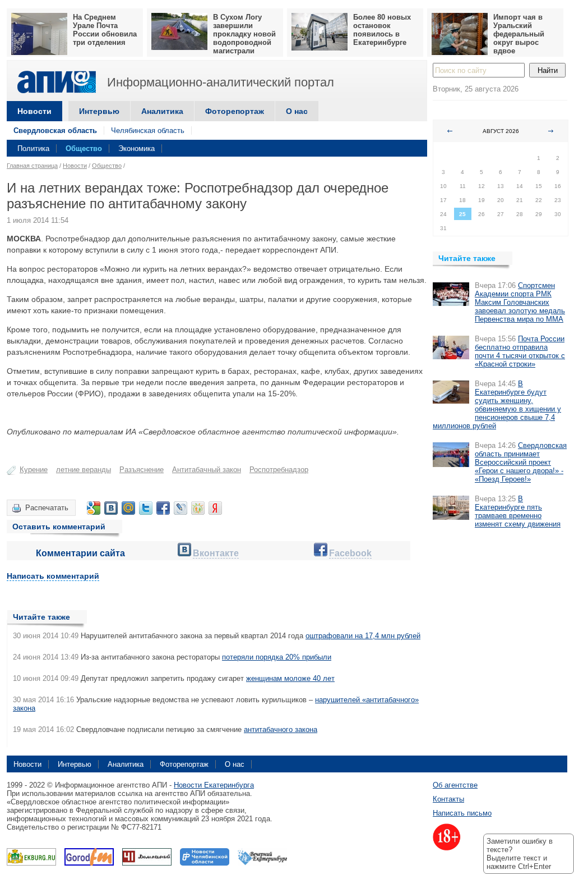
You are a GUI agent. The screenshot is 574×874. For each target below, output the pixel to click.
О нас (297, 111)
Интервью (99, 111)
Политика (33, 148)
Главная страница (32, 165)
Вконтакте (216, 553)
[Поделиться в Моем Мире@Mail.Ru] (128, 508)
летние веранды (83, 469)
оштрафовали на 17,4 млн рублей (362, 636)
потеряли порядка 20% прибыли (276, 657)
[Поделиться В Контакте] (111, 508)
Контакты (448, 799)
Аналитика (162, 111)
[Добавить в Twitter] (145, 508)
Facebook (350, 553)
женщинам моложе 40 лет (290, 678)
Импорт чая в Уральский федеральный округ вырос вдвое (518, 34)
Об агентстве (455, 785)
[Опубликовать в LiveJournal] (180, 508)
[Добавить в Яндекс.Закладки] (215, 508)
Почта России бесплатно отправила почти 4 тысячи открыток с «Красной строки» (520, 351)
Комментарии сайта (80, 553)
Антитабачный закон (206, 469)
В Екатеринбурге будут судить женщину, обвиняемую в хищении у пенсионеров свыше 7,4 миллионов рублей (497, 404)
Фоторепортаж (234, 111)
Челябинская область (147, 130)
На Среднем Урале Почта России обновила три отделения (105, 30)
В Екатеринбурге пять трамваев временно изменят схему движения (518, 511)
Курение (34, 469)
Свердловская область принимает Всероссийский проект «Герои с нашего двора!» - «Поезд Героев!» (521, 462)
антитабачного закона (280, 729)
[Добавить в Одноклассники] (198, 508)
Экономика (136, 148)
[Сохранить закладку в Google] (93, 508)
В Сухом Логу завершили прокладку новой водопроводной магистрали (244, 34)
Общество (84, 148)
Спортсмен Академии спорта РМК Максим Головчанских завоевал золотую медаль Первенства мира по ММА (520, 302)
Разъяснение (141, 469)
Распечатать (46, 508)
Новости (34, 111)
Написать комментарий (53, 575)
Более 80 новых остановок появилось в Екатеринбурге (382, 30)
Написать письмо (462, 813)
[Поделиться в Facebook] (163, 508)
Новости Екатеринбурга (214, 785)
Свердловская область (55, 130)
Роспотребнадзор (278, 469)
